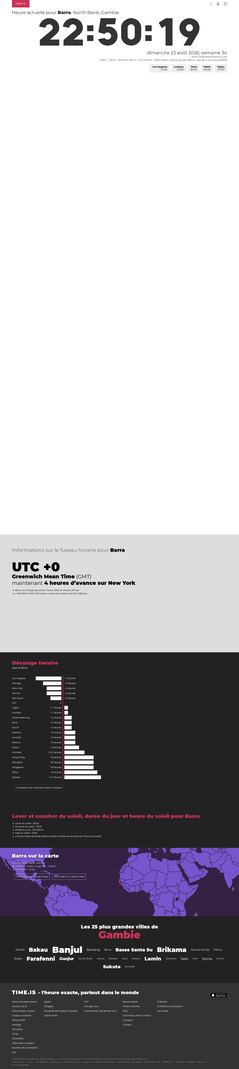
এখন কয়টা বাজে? (97, 1062)
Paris (193, 68)
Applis (47, 1001)
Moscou (16, 742)
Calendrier (18, 1038)
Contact (127, 1024)
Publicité (162, 1001)
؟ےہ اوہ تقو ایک (203, 1062)
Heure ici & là (19, 1006)
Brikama (171, 950)
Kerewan (113, 958)
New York (17, 688)
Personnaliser (130, 1001)
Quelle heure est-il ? (72, 1062)
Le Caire (16, 737)
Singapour (18, 767)
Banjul (67, 949)
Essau (18, 958)
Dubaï (15, 747)
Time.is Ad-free (131, 1006)
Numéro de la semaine (25, 1047)
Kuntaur (136, 958)
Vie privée (162, 1011)
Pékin (207, 68)
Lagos (15, 707)
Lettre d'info (51, 1015)
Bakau (38, 949)
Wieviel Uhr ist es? (152, 1062)
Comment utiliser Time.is (137, 1015)
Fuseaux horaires (21, 1015)
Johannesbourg (21, 717)
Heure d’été (18, 1020)
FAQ (125, 1011)
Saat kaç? (180, 1062)
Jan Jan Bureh (85, 958)
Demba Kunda (200, 949)
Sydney (16, 777)
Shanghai (17, 762)
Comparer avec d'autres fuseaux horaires (39, 787)
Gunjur (66, 958)
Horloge (16, 1024)
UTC (14, 703)
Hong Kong (18, 757)
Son (14, 1052)
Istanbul (16, 732)
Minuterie (17, 1029)
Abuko (20, 949)
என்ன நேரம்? (191, 1062)
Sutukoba (130, 966)
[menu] (225, 4)
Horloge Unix (91, 1006)
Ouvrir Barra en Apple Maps (69, 876)
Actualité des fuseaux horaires (61, 1011)
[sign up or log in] (218, 4)
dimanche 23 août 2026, (187, 52)
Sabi (184, 959)
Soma (207, 959)
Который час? (109, 1062)
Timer (15, 1034)
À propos (128, 1020)
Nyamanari (171, 958)
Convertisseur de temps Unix (100, 1011)
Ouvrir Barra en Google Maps (32, 876)
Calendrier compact (23, 1043)
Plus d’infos (145, 60)
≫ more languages (20, 1065)
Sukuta (111, 966)
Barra (107, 949)
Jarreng (100, 958)
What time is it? (19, 1062)
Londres (179, 68)
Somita (220, 958)
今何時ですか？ (168, 1062)
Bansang (93, 949)
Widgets (48, 1006)
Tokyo (220, 68)
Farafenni (41, 958)
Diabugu (218, 949)
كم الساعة (86, 1062)
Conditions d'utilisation (170, 1006)
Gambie (119, 935)
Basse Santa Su (134, 949)
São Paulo (17, 698)
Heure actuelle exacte (24, 1001)
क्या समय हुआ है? (41, 1062)
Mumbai (16, 752)
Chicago (16, 683)
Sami (195, 958)
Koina (125, 958)
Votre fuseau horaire (23, 1011)
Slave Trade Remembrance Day (209, 56)
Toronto (16, 693)
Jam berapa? (137, 1062)
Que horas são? (123, 1062)
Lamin (153, 959)
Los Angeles (159, 68)
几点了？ (31, 1062)
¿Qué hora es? (55, 1062)
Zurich (15, 727)
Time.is (21, 3)
